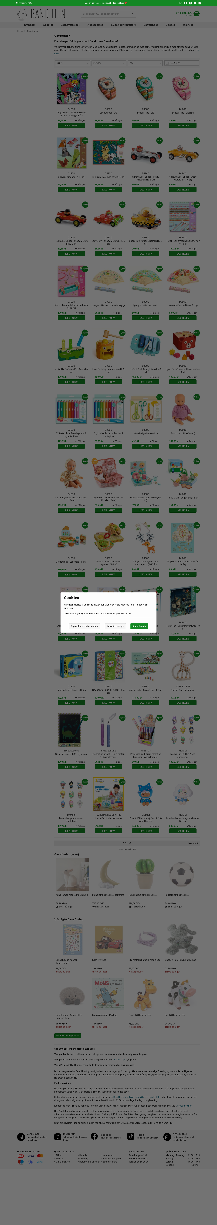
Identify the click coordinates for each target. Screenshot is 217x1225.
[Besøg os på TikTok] (199, 3)
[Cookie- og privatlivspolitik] (180, 3)
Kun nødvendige (115, 626)
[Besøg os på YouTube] (195, 3)
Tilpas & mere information (84, 626)
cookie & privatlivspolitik (119, 613)
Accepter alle (139, 626)
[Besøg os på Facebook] (185, 3)
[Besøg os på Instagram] (190, 3)
